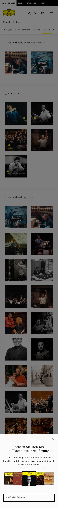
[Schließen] (53, 439)
